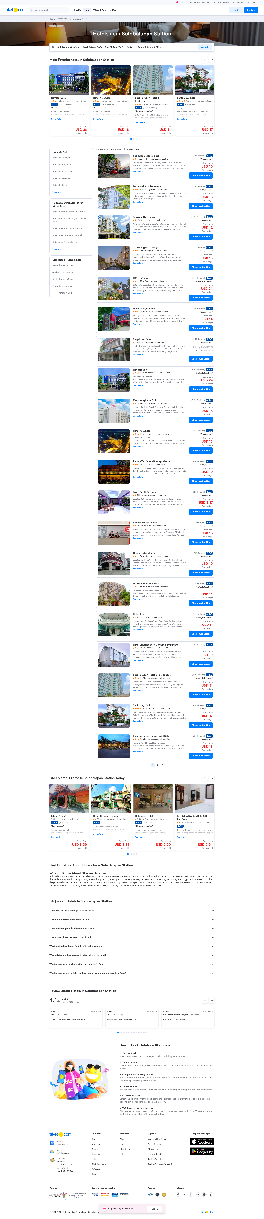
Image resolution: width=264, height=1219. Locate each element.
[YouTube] (198, 1194)
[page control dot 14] (139, 1032)
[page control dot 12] (136, 1032)
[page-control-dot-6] (136, 854)
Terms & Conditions (156, 1154)
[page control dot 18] (146, 1032)
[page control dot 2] (120, 1032)
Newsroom (96, 1144)
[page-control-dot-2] (133, 139)
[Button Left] (205, 1000)
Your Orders (238, 2)
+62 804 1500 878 (65, 1164)
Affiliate (95, 1159)
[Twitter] (184, 1194)
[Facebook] (178, 1194)
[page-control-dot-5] (134, 854)
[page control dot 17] (144, 1032)
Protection (96, 1169)
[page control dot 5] (125, 1032)
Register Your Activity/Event (160, 1164)
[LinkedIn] (191, 1194)
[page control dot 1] (118, 1032)
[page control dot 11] (134, 1032)
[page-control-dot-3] (131, 854)
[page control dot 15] (141, 1032)
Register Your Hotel (156, 1159)
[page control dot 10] (133, 1032)
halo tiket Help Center (157, 1139)
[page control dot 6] (126, 1032)
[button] (205, 60)
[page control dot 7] (128, 1032)
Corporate (96, 1154)
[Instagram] (204, 1194)
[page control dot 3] (121, 1032)
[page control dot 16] (143, 1032)
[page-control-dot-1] (131, 139)
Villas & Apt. (125, 1149)
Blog (94, 1139)
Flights (123, 1139)
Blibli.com (96, 1174)
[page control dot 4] (123, 1032)
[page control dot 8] (129, 1032)
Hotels (122, 1144)
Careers (95, 1149)
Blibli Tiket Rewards (221, 2)
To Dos (123, 1154)
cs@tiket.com (63, 1153)
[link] (236, 10)
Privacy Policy (153, 1149)
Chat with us (62, 1144)
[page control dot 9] (131, 1032)
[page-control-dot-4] (133, 854)
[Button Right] (212, 1000)
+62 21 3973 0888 (65, 1171)
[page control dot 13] (138, 1032)
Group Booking (154, 1144)
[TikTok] (211, 1194)
